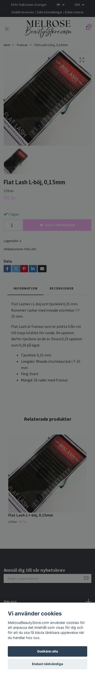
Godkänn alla (47, 651)
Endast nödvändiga (47, 664)
